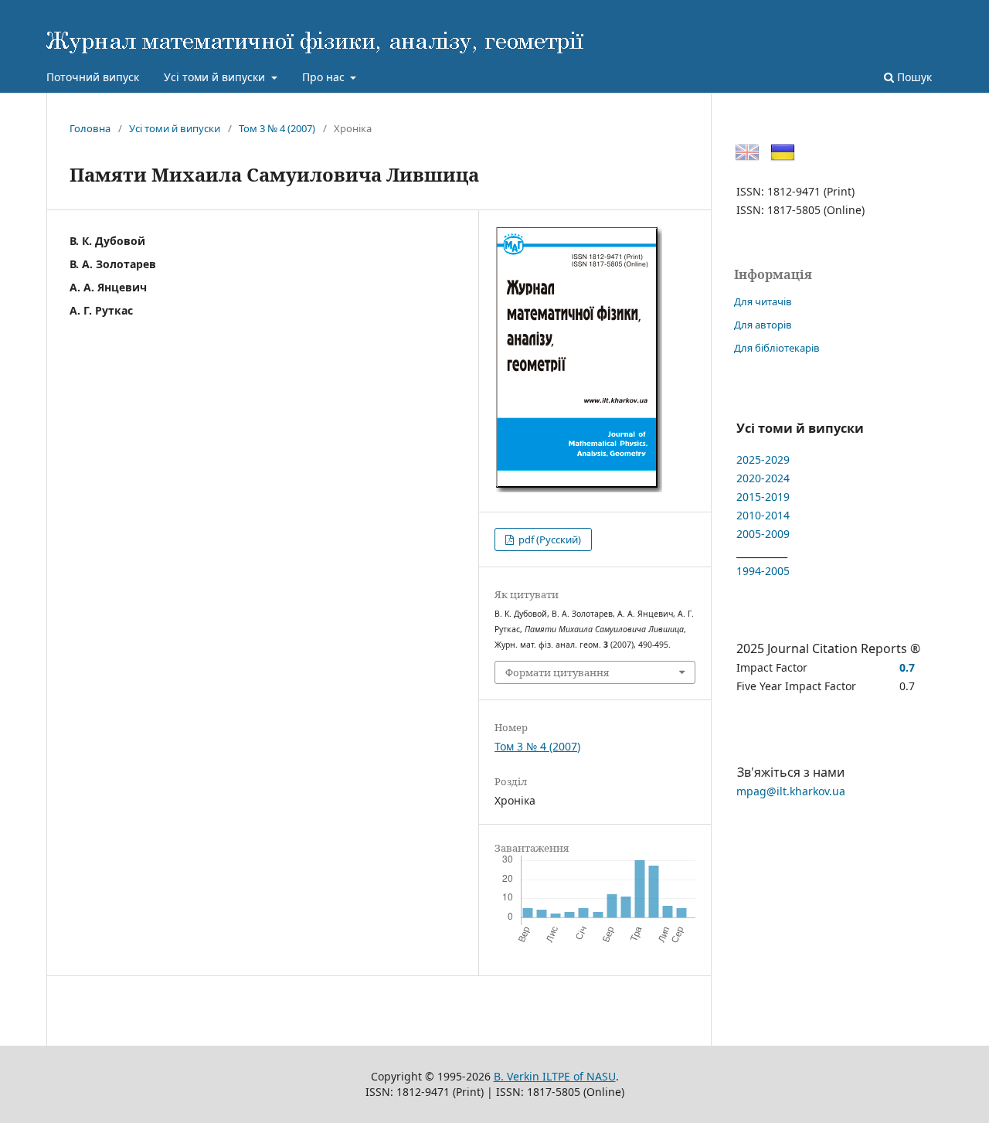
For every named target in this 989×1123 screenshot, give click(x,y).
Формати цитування (557, 672)
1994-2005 (763, 570)
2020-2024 (763, 478)
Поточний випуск (92, 77)
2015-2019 (763, 496)
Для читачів (763, 301)
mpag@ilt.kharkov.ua (790, 791)
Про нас (325, 77)
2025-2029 (763, 459)
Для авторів (763, 325)
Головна (90, 128)
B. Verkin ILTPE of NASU (555, 1076)
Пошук (913, 77)
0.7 (907, 667)
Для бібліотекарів (777, 348)
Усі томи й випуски (216, 77)
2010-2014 (763, 515)
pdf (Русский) (548, 539)
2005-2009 (763, 533)
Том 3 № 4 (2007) (277, 128)
